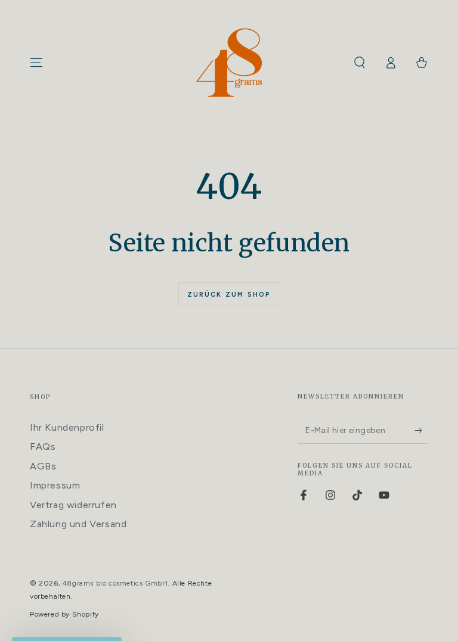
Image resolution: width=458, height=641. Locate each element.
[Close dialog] (391, 253)
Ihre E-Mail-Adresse (236, 315)
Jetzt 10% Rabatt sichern (290, 376)
